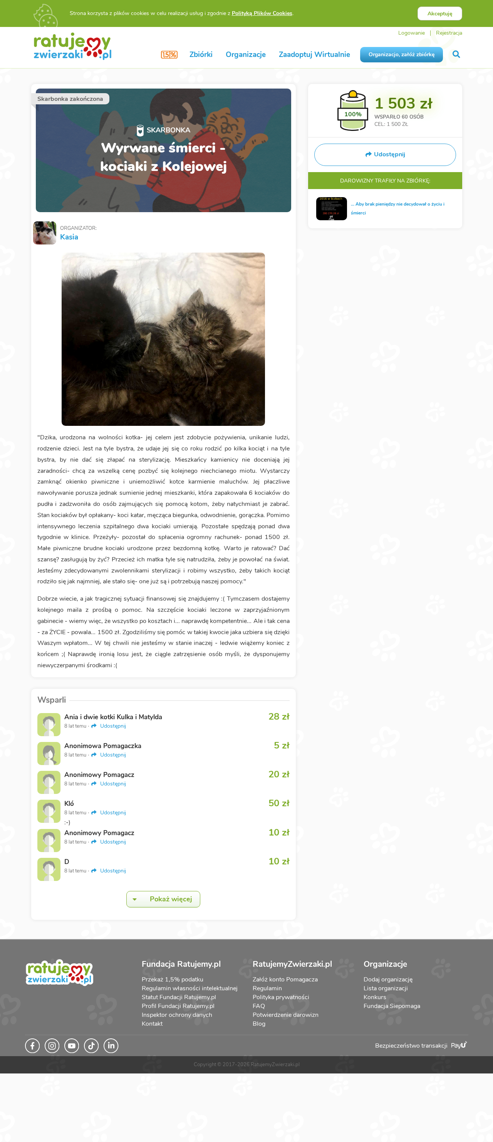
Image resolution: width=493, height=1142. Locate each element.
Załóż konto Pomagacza (285, 979)
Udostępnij (112, 726)
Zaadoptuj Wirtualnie (314, 55)
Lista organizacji (386, 988)
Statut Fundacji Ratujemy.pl (179, 997)
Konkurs (375, 997)
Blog (259, 1024)
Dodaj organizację (388, 979)
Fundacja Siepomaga (392, 1006)
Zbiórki (201, 55)
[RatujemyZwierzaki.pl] (72, 46)
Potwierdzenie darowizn (286, 1015)
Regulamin (267, 988)
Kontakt (152, 1024)
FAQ (259, 1006)
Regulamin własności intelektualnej (190, 988)
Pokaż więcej (171, 899)
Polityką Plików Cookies (262, 13)
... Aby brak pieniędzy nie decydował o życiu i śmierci (397, 208)
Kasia (69, 237)
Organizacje (246, 55)
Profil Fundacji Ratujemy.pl (178, 1006)
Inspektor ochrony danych (177, 1015)
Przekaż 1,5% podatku (172, 979)
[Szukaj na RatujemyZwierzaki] (457, 54)
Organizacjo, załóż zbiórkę (401, 54)
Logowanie (411, 33)
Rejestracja (449, 33)
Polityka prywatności (281, 997)
